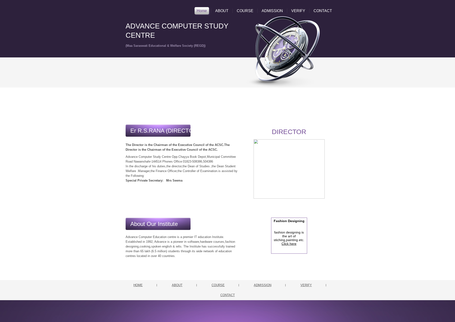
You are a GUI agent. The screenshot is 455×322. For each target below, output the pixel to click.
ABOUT (221, 11)
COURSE (245, 11)
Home (202, 11)
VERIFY (298, 11)
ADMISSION (272, 11)
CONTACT (323, 11)
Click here (289, 244)
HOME (138, 285)
